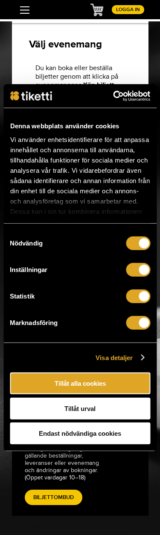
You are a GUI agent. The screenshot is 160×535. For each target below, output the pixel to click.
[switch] (138, 270)
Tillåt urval (80, 408)
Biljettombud (53, 497)
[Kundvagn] (96, 9)
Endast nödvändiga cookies (80, 433)
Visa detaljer (114, 357)
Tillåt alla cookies (80, 383)
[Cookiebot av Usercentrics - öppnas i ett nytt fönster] (114, 95)
